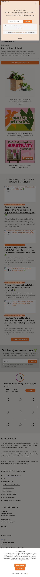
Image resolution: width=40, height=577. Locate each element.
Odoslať (27, 21)
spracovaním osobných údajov (19, 32)
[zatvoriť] (35, 4)
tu (27, 573)
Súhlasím (20, 568)
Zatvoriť (20, 38)
